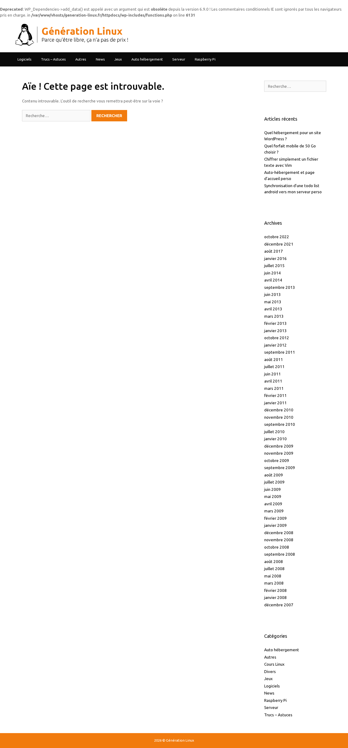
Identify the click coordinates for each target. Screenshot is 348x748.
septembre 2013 (279, 287)
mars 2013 (274, 316)
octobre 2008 (276, 547)
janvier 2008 (275, 597)
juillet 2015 (274, 265)
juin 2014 (272, 273)
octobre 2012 (276, 337)
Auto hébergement (147, 59)
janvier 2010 (275, 438)
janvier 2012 (275, 345)
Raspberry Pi (205, 59)
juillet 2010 (274, 431)
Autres (80, 59)
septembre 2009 (279, 467)
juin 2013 (272, 294)
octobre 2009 (276, 460)
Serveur (178, 59)
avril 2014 (273, 280)
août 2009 (273, 475)
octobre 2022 (276, 236)
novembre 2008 (278, 539)
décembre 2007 (278, 605)
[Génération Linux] (71, 34)
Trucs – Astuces (53, 59)
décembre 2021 (278, 244)
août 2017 (273, 251)
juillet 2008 (274, 568)
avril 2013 (273, 309)
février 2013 (275, 323)
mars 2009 (274, 511)
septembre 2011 (279, 352)
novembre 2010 (278, 417)
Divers (270, 671)
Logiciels (24, 59)
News (100, 59)
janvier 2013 (275, 330)
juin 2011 (272, 374)
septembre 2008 (279, 554)
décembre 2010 (278, 410)
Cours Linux (274, 664)
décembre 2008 (278, 532)
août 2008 (273, 561)
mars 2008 (274, 583)
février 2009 (275, 518)
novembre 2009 (278, 453)
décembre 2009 (278, 446)
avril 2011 (273, 381)
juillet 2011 (274, 366)
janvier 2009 (275, 525)
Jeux (118, 59)
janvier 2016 (275, 258)
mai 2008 (272, 576)
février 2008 (275, 590)
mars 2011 (274, 388)
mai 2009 (272, 496)
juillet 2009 (274, 482)
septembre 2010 (279, 424)
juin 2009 (272, 489)
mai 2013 (272, 301)
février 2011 (275, 395)
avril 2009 (273, 504)
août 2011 (273, 359)
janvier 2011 (275, 402)
